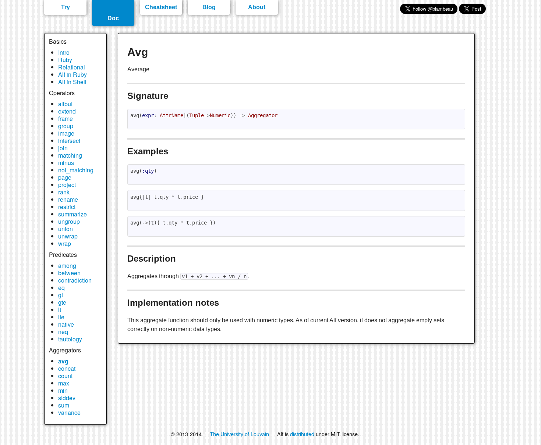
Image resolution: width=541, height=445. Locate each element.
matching (70, 155)
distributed (302, 434)
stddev (66, 398)
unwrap (68, 236)
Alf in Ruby (72, 74)
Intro (64, 52)
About (256, 7)
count (65, 376)
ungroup (69, 221)
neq (63, 331)
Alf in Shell (72, 82)
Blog (209, 7)
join (63, 148)
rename (68, 199)
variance (69, 412)
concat (66, 368)
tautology (70, 339)
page (64, 177)
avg (63, 361)
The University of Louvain (239, 434)
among (67, 265)
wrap (64, 243)
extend (67, 111)
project (67, 184)
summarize (72, 214)
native (66, 324)
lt (59, 309)
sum (63, 405)
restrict (66, 206)
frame (65, 118)
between (69, 273)
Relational (71, 67)
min (63, 390)
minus (66, 162)
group (65, 126)
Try (65, 7)
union (65, 229)
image (66, 133)
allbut (65, 104)
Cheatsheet (161, 7)
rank (64, 192)
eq (61, 287)
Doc (113, 18)
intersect (69, 140)
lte (61, 317)
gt (60, 295)
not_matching (75, 170)
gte (62, 302)
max (63, 383)
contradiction (75, 280)
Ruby (65, 59)
